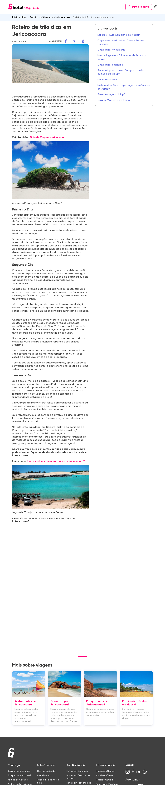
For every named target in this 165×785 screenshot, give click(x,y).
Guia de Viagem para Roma (113, 100)
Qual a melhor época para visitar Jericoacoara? (56, 461)
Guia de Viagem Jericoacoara (48, 137)
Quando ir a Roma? (108, 79)
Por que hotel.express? (19, 776)
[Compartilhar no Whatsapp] (85, 41)
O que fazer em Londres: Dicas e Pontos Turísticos (120, 42)
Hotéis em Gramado (77, 771)
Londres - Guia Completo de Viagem (118, 35)
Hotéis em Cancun (105, 771)
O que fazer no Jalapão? (111, 50)
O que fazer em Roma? (110, 65)
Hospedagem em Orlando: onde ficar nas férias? (121, 57)
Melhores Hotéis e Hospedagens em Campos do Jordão (123, 87)
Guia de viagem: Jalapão (112, 94)
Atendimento (44, 776)
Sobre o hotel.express (19, 771)
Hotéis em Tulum (104, 776)
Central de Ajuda (46, 771)
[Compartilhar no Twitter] (76, 41)
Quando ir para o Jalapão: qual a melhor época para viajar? (121, 72)
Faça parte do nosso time (48, 781)
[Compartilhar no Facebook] (67, 41)
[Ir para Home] (24, 7)
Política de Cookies (18, 780)
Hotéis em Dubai (104, 780)
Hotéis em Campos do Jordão (78, 777)
